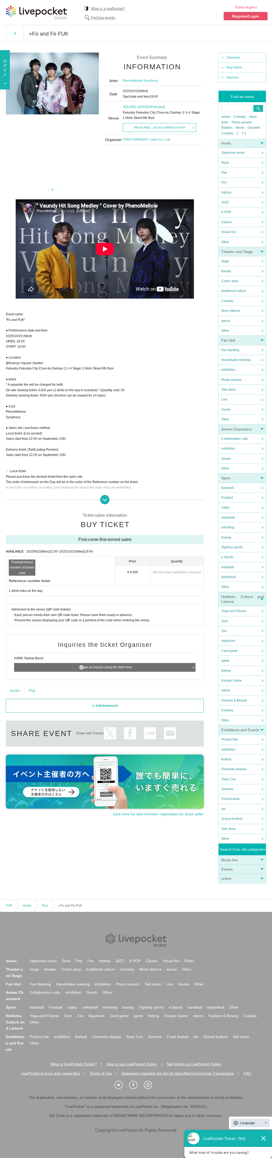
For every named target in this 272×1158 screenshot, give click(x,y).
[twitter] (121, 1085)
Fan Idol (228, 340)
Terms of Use (101, 1073)
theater (226, 271)
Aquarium (228, 641)
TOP (9, 905)
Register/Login (245, 16)
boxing (226, 537)
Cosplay (227, 133)
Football (227, 498)
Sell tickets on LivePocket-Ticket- (194, 1064)
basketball (228, 577)
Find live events (103, 18)
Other (225, 242)
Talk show (228, 389)
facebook (130, 733)
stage (225, 261)
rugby (225, 507)
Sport (225, 478)
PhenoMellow (133, 81)
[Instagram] (151, 1085)
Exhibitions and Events (240, 730)
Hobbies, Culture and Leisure (15, 1022)
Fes (224, 182)
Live (224, 399)
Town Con (228, 779)
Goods (226, 409)
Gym (224, 621)
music (226, 143)
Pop (224, 172)
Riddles (226, 128)
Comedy (239, 117)
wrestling (227, 527)
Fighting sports (232, 547)
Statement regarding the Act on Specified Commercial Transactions (177, 1073)
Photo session (242, 122)
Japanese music (233, 152)
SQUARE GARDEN (137, 107)
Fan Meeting (230, 350)
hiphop (226, 192)
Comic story (229, 281)
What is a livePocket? (108, 9)
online (225, 117)
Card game (229, 651)
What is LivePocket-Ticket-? (73, 1064)
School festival (231, 819)
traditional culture (233, 291)
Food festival (230, 799)
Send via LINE (150, 733)
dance (225, 321)
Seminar (227, 789)
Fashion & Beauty (234, 700)
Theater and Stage (237, 251)
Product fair (229, 739)
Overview (233, 57)
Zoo (224, 631)
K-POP (226, 212)
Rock (225, 163)
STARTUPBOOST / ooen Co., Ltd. (147, 139)
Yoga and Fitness (233, 611)
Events (227, 869)
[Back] (15, 33)
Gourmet (254, 128)
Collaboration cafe (234, 439)
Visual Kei (228, 232)
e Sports (227, 557)
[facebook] (136, 1085)
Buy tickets (234, 67)
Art (223, 809)
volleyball (228, 517)
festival (226, 759)
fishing (226, 671)
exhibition (228, 370)
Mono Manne (230, 311)
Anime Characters (236, 429)
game (225, 660)
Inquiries (233, 77)
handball (227, 567)
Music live (229, 860)
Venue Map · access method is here (159, 127)
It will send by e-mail (170, 733)
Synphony (150, 81)
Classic (226, 222)
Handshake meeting (235, 360)
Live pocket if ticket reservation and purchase (36, 12)
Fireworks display (233, 769)
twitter (110, 733)
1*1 (243, 133)
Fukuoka (157, 107)
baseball (227, 488)
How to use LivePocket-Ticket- (132, 1064)
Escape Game (231, 680)
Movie (240, 128)
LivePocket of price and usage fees (50, 1073)
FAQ (247, 1073)
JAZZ (225, 202)
